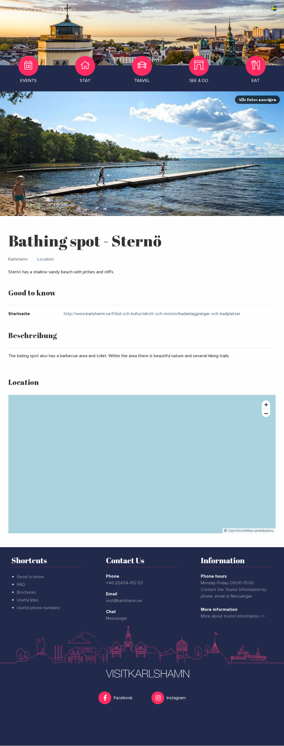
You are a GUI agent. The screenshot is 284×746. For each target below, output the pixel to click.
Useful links (28, 600)
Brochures (26, 592)
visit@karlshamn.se (124, 600)
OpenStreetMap (240, 531)
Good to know (30, 577)
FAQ (21, 584)
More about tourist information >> (233, 616)
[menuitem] (155, 11)
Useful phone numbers (38, 608)
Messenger (116, 618)
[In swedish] (274, 11)
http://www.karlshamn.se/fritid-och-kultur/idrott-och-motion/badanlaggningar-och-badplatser (152, 314)
